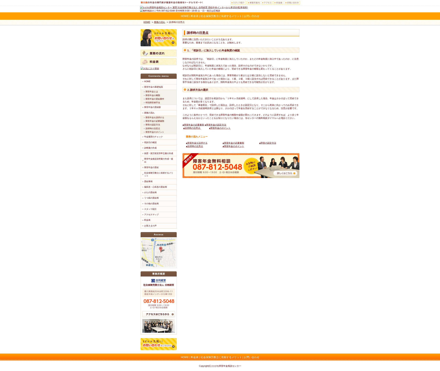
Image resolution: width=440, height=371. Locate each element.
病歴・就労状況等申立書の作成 (158, 153)
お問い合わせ (251, 16)
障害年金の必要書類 (155, 121)
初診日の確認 (150, 142)
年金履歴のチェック (153, 137)
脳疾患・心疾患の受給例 (155, 187)
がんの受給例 (150, 192)
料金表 (195, 16)
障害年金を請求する (155, 117)
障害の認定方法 (153, 125)
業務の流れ (149, 113)
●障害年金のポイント (219, 128)
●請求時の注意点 (192, 128)
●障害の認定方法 (267, 143)
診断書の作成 (150, 148)
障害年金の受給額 (152, 107)
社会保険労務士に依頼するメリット (221, 16)
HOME (185, 16)
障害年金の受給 (151, 167)
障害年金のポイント (155, 132)
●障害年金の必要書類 (193, 124)
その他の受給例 (151, 204)
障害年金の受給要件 (155, 99)
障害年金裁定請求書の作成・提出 (158, 160)
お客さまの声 (150, 226)
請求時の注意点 (153, 128)
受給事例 (148, 181)
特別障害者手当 (153, 103)
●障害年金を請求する (196, 143)
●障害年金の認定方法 (215, 124)
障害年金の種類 (153, 95)
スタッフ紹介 (150, 209)
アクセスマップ (151, 215)
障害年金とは (152, 92)
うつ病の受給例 (151, 198)
